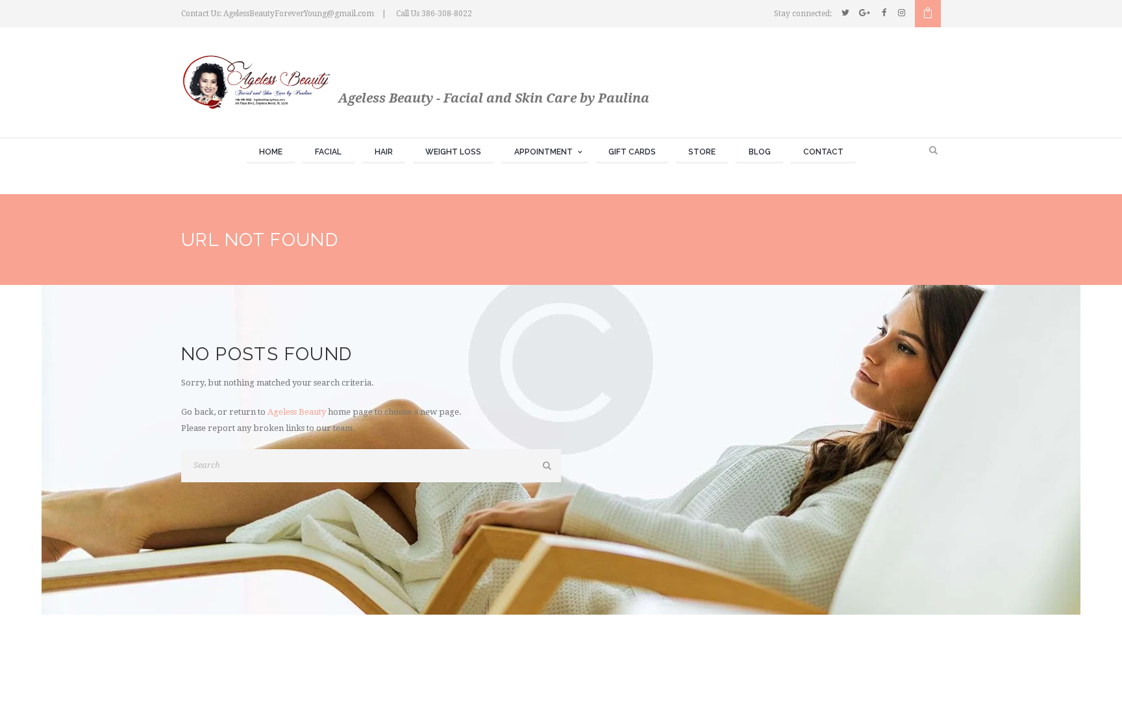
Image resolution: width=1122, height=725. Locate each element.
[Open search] (935, 150)
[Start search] (548, 466)
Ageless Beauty (297, 412)
